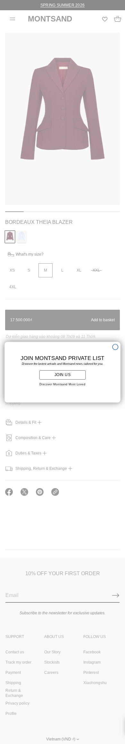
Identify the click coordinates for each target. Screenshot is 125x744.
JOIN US (62, 375)
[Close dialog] (115, 346)
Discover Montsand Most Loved (62, 384)
